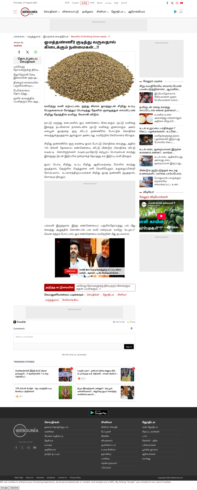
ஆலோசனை (149, 454)
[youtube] (182, 3)
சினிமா (101, 11)
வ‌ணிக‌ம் (49, 432)
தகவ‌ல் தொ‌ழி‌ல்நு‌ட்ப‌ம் (56, 427)
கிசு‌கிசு (105, 436)
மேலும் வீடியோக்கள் (153, 197)
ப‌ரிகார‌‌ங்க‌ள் (149, 445)
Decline (14, 488)
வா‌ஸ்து (146, 459)
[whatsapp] (35, 52)
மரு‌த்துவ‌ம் (33, 36)
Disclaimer (51, 478)
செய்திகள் (50, 11)
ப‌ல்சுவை (19, 36)
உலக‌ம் (48, 445)
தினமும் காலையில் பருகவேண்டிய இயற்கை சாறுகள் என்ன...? (25, 84)
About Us (30, 478)
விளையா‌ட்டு (70, 11)
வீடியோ (148, 192)
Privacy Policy (75, 478)
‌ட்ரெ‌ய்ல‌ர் (106, 468)
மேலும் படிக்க (152, 81)
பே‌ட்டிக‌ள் (106, 432)
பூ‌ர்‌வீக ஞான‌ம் (150, 450)
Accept (4, 488)
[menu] (16, 12)
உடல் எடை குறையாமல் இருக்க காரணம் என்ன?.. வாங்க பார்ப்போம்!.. (160, 151)
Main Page (19, 478)
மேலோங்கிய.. (70, 300)
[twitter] (172, 3)
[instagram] (177, 3)
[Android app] (98, 413)
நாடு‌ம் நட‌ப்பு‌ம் (52, 454)
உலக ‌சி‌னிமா (108, 450)
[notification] (181, 11)
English (75, 3)
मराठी (92, 3)
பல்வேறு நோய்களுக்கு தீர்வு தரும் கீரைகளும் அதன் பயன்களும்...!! (26, 68)
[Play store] (175, 11)
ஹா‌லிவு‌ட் (106, 454)
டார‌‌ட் (145, 436)
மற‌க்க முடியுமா (109, 463)
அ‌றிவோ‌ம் (50, 450)
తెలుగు (99, 3)
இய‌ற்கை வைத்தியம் (55, 36)
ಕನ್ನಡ (116, 3)
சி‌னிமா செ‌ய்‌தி (109, 427)
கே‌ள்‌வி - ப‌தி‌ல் (150, 441)
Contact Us (62, 478)
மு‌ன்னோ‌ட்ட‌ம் (108, 445)
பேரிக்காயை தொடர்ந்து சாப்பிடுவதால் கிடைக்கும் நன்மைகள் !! (22, 92)
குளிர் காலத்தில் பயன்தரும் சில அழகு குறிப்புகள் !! (26, 100)
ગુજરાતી (124, 3)
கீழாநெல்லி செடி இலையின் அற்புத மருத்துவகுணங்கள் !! (27, 76)
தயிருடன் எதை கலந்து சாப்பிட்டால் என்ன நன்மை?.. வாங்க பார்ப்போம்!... (158, 109)
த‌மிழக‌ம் (87, 11)
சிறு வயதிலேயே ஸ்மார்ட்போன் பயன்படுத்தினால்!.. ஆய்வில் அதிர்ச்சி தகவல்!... (160, 88)
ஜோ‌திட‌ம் (117, 11)
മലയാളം (108, 3)
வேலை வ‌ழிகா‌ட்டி (53, 436)
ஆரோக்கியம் (136, 11)
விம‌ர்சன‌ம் (107, 441)
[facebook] (168, 3)
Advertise (40, 478)
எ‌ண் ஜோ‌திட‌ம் (150, 427)
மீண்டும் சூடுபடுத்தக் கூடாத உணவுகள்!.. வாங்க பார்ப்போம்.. (160, 172)
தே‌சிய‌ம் (48, 441)
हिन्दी (67, 3)
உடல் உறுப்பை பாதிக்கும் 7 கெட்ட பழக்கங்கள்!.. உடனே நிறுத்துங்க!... (157, 130)
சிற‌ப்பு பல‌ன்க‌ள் (150, 432)
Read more (71, 271)
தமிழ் (84, 3)
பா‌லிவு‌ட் (105, 459)
